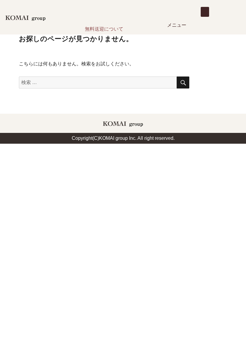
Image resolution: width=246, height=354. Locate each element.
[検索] (183, 82)
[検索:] (98, 82)
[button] (205, 12)
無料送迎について (104, 29)
